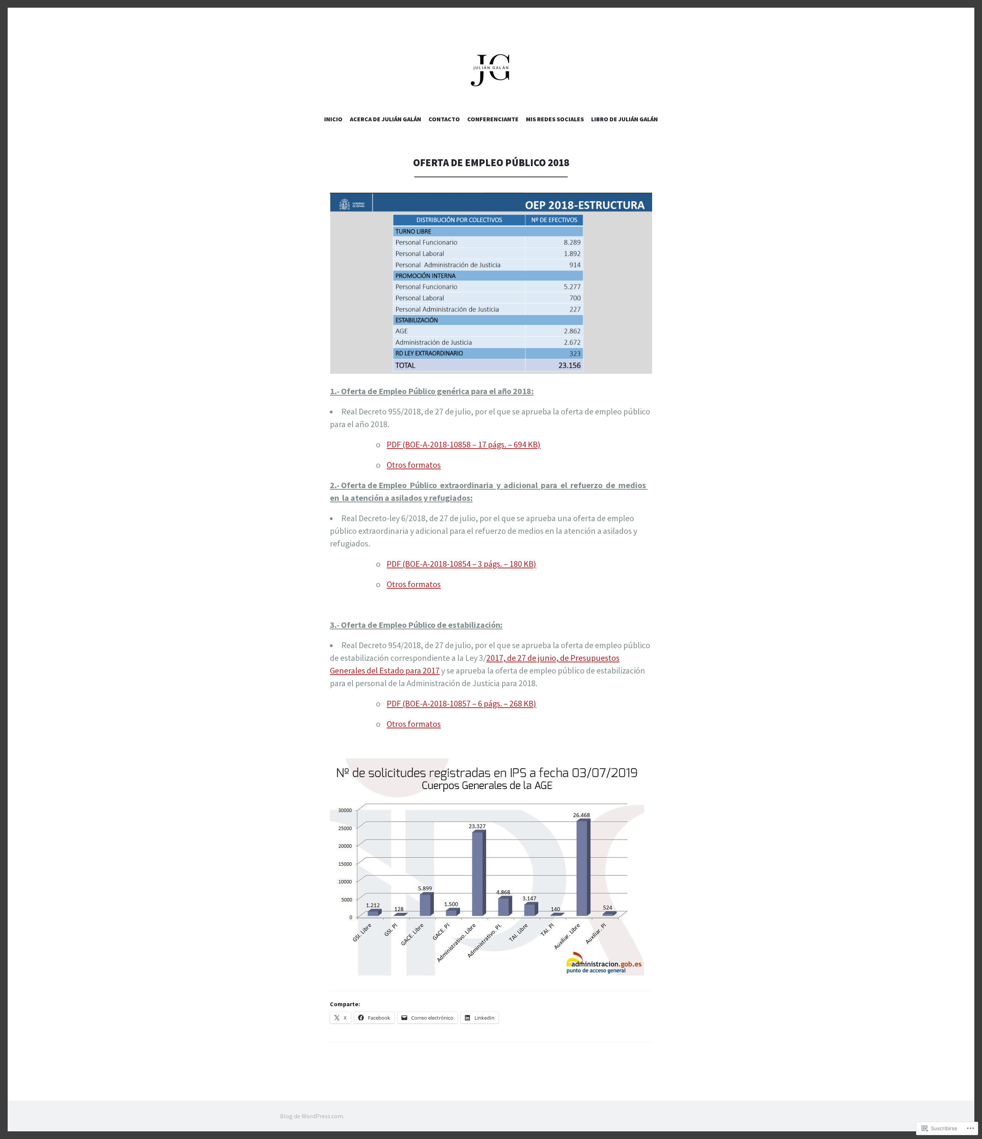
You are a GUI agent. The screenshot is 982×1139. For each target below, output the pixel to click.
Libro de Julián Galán (624, 119)
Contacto (444, 119)
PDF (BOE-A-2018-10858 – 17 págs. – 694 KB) (463, 444)
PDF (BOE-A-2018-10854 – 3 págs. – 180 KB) (461, 563)
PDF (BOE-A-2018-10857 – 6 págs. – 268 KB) (461, 703)
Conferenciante (493, 119)
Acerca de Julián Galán (385, 119)
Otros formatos (414, 464)
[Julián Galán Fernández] (491, 69)
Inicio (333, 119)
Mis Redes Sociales (555, 119)
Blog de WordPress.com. (312, 1116)
